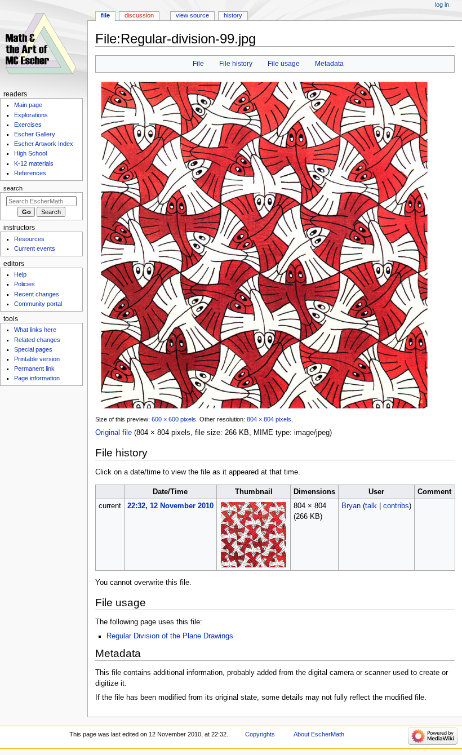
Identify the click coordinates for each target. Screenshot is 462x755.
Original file (113, 433)
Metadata (329, 64)
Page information (37, 378)
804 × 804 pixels (269, 419)
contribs (396, 506)
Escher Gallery (34, 134)
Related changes (37, 339)
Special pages (33, 349)
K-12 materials (34, 163)
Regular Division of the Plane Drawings (169, 636)
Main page (28, 104)
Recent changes (36, 294)
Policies (24, 284)
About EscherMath (319, 734)
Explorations (31, 115)
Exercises (28, 124)
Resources (29, 239)
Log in (442, 4)
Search (13, 188)
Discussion (139, 15)
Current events (34, 248)
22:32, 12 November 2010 (170, 506)
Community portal (38, 303)
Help (20, 274)
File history (235, 64)
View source (192, 15)
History (233, 15)
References (30, 173)
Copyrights (260, 734)
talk (371, 506)
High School (30, 153)
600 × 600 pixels (174, 419)
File (198, 64)
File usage (284, 64)
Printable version (37, 359)
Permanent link (34, 368)
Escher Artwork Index (43, 143)
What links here (35, 329)
